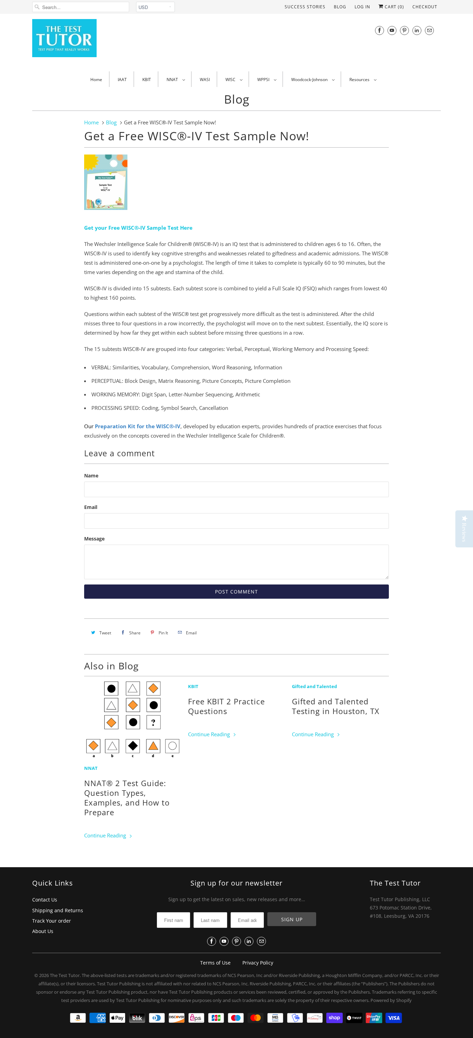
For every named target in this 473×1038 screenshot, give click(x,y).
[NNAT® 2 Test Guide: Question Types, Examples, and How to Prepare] (132, 720)
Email (90, 507)
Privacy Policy (257, 962)
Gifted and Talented (314, 686)
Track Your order (51, 920)
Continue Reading (105, 835)
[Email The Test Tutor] (429, 30)
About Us (42, 931)
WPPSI (263, 79)
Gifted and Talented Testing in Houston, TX (336, 706)
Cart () (393, 7)
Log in (362, 7)
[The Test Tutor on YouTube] (391, 30)
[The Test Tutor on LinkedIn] (416, 30)
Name (91, 475)
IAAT (122, 79)
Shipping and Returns (57, 910)
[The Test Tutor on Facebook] (379, 30)
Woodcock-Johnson (310, 79)
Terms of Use (215, 962)
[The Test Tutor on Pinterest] (404, 30)
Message (94, 538)
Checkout (424, 7)
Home (96, 79)
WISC (231, 79)
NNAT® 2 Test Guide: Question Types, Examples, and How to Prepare (127, 797)
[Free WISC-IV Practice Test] (105, 211)
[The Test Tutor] (94, 41)
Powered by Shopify (391, 1000)
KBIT (146, 79)
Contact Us (44, 899)
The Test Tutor (65, 975)
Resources (360, 79)
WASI (205, 79)
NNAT (173, 79)
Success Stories (305, 7)
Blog (340, 7)
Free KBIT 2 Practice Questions (226, 706)
